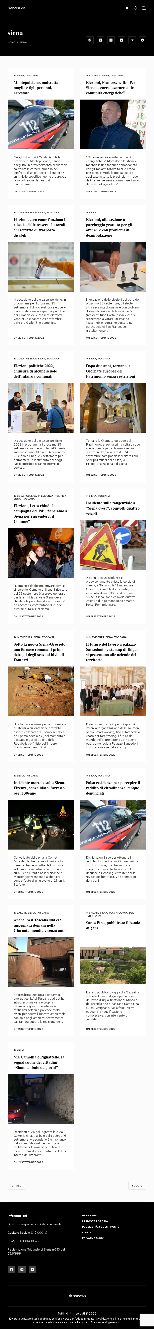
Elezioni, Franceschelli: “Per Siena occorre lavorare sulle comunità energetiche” (110, 87)
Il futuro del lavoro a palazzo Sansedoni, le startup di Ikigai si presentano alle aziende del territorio (112, 652)
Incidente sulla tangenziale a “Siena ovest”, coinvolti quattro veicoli (113, 508)
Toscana (31, 75)
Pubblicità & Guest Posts (101, 1226)
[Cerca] (135, 8)
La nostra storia (95, 1221)
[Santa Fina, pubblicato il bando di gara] (113, 959)
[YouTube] (32, 1269)
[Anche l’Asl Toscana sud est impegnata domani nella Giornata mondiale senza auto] (41, 962)
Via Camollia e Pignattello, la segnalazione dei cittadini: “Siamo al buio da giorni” (39, 1062)
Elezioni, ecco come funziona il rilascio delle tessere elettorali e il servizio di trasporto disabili (40, 227)
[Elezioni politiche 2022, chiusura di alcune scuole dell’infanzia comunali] (41, 408)
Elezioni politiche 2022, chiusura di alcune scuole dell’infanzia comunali (35, 371)
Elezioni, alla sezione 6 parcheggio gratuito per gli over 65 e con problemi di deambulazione (109, 227)
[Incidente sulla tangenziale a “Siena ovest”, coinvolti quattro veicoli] (113, 545)
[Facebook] (90, 40)
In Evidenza (46, 496)
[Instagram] (22, 1269)
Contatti (88, 1232)
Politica (95, 75)
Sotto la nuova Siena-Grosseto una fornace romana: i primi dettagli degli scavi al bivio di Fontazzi (39, 652)
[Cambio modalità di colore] (127, 8)
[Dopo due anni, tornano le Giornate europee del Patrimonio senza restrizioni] (113, 408)
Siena (20, 75)
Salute (22, 912)
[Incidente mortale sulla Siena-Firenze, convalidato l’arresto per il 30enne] (41, 825)
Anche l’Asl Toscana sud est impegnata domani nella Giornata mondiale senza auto (40, 925)
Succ (135, 1185)
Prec (18, 1185)
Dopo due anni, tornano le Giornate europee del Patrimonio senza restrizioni (110, 371)
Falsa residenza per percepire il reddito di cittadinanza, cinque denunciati (113, 788)
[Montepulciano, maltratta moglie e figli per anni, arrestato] (41, 124)
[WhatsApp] (142, 40)
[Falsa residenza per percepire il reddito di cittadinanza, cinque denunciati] (113, 825)
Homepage (89, 1215)
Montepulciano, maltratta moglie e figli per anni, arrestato (36, 87)
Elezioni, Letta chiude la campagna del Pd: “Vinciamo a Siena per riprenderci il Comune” (40, 513)
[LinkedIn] (111, 40)
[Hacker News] (121, 40)
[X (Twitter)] (100, 40)
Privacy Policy (92, 1238)
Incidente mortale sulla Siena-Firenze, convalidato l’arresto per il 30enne (40, 788)
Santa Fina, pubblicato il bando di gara (113, 925)
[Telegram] (132, 40)
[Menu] (144, 8)
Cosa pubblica (27, 212)
